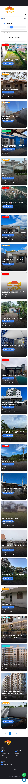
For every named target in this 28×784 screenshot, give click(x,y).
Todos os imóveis (5, 753)
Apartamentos (4, 757)
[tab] (14, 38)
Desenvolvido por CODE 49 (14, 776)
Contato (17, 755)
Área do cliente (18, 757)
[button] (25, 32)
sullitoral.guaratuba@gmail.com (12, 769)
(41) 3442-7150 (7, 767)
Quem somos (18, 753)
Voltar (25, 18)
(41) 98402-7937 (8, 764)
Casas (2, 755)
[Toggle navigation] (25, 14)
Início (3, 18)
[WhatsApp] (2, 748)
